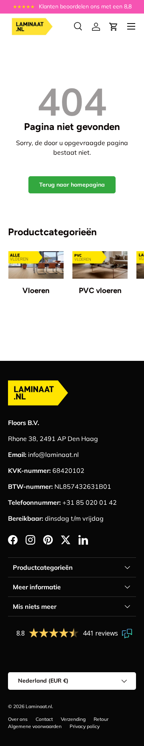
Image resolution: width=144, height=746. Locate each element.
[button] (113, 26)
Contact (44, 719)
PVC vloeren (100, 290)
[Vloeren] (36, 265)
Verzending (73, 719)
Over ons (18, 719)
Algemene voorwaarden (35, 726)
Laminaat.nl (39, 706)
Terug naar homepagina (72, 184)
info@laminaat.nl (53, 455)
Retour (101, 719)
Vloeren (36, 290)
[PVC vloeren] (100, 265)
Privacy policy (85, 726)
